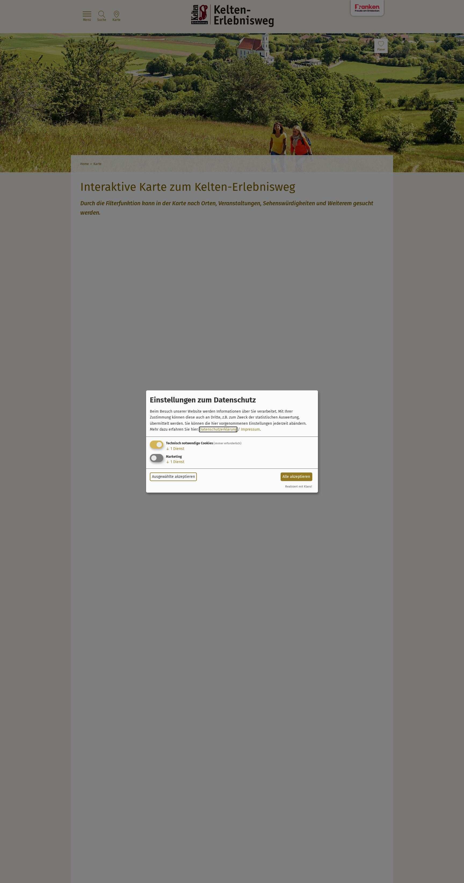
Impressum (250, 429)
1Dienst (175, 448)
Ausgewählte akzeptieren (173, 476)
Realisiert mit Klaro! (298, 486)
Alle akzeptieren (296, 476)
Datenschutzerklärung (218, 429)
